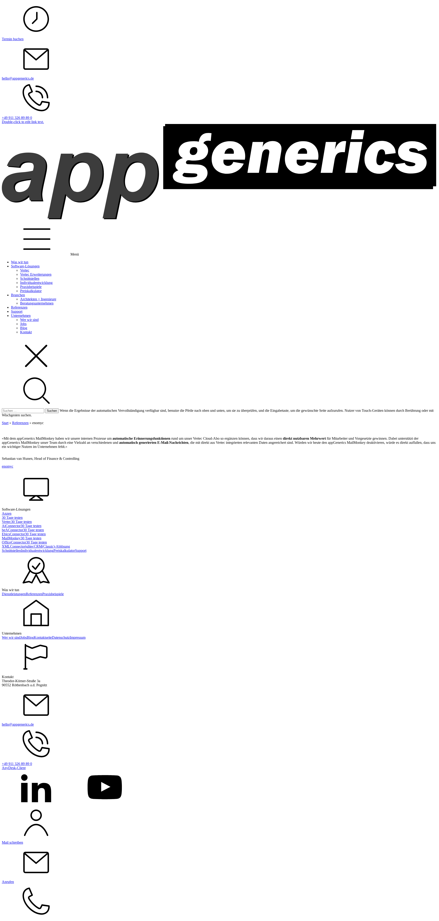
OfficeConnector (14, 542)
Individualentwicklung (36, 283)
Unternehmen (21, 316)
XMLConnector (13, 546)
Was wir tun (19, 262)
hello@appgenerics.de (18, 78)
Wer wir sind (29, 320)
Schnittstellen (29, 278)
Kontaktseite (43, 637)
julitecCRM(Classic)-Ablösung (47, 546)
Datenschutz (61, 637)
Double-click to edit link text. (23, 122)
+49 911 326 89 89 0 (17, 118)
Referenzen (19, 307)
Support (16, 311)
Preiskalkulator (31, 291)
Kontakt (26, 332)
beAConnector (12, 530)
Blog (23, 328)
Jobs (23, 324)
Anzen (6, 513)
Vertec (24, 270)
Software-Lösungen (25, 266)
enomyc (7, 466)
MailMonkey (11, 538)
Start (5, 423)
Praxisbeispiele (31, 287)
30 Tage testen (12, 518)
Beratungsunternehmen (37, 303)
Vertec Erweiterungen (35, 274)
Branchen (18, 295)
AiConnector (11, 526)
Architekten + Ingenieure (38, 299)
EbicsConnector (13, 534)
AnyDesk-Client (14, 768)
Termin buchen (13, 39)
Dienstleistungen (14, 594)
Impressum (78, 637)
